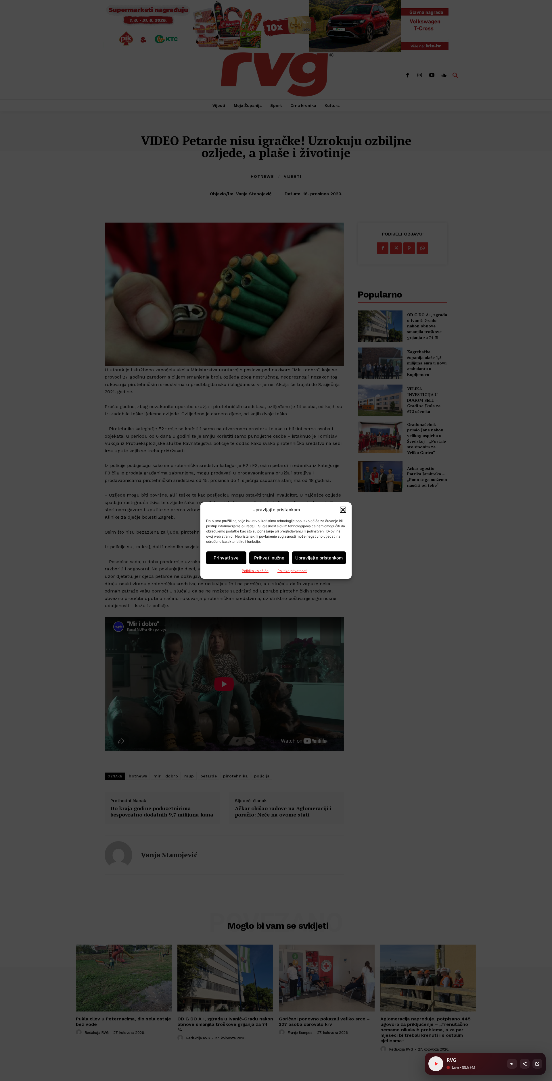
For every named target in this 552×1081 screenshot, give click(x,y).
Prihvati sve (226, 558)
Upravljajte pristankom (319, 558)
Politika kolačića (255, 571)
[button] (343, 510)
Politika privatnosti (292, 571)
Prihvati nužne (269, 558)
